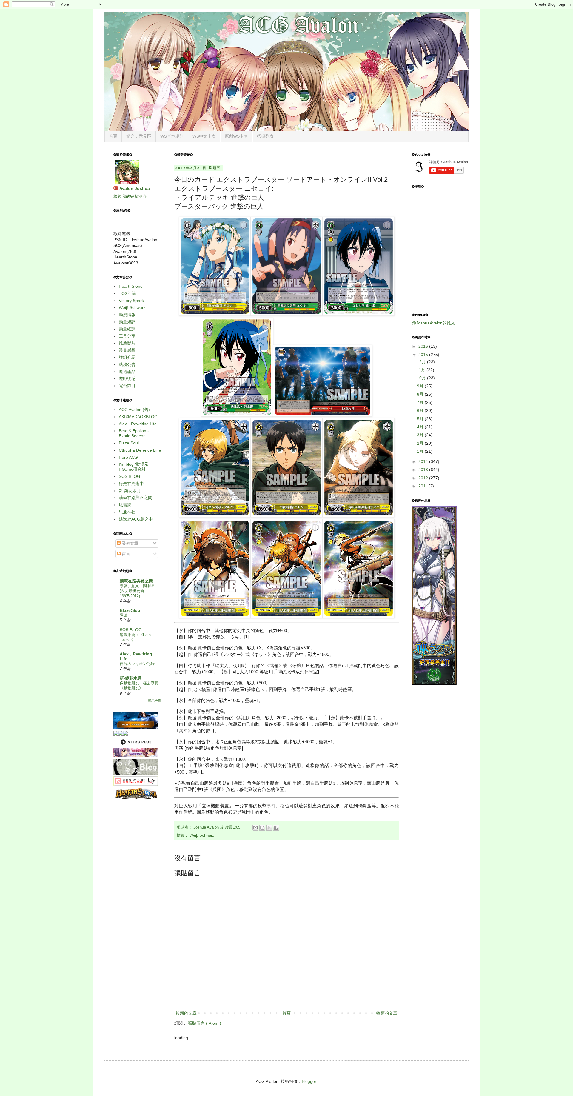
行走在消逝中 (131, 483)
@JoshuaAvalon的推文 (433, 323)
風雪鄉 (125, 504)
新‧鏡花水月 (130, 490)
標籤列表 (265, 136)
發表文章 (129, 543)
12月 (422, 361)
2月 (421, 443)
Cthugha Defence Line (140, 450)
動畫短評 (127, 321)
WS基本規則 (172, 136)
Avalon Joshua (134, 188)
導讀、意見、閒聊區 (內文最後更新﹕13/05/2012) (137, 591)
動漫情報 (127, 314)
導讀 (123, 615)
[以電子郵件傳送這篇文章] (255, 828)
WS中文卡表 (204, 136)
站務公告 (127, 364)
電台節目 (127, 385)
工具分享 (127, 336)
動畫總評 (127, 329)
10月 (422, 377)
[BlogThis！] (262, 828)
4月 (421, 426)
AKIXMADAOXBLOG (138, 416)
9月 (421, 386)
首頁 (113, 136)
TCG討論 (127, 293)
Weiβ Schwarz (202, 835)
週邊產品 (127, 371)
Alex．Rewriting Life (138, 423)
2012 (423, 477)
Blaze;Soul (129, 443)
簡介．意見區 (138, 136)
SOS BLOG (129, 476)
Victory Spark (131, 300)
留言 (125, 553)
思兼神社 (127, 511)
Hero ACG (128, 457)
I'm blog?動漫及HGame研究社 (134, 467)
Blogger (309, 1081)
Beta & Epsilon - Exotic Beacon (134, 433)
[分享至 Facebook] (276, 828)
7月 (421, 402)
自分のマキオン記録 (137, 663)
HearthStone (131, 286)
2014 (423, 461)
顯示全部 (154, 700)
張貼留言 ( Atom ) (204, 1023)
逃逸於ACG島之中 (136, 519)
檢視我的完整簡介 (130, 196)
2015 (423, 354)
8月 (421, 394)
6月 (421, 410)
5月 (421, 418)
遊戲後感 (127, 378)
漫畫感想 (127, 350)
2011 (423, 486)
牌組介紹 (127, 357)
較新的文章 (186, 1013)
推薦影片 (127, 343)
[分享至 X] (269, 828)
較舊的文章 (386, 1013)
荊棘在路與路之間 (135, 497)
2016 (423, 346)
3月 (421, 434)
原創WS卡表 (236, 136)
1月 (421, 451)
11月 (421, 369)
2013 (423, 469)
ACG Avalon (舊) (134, 409)
